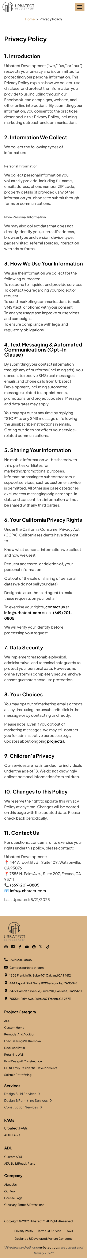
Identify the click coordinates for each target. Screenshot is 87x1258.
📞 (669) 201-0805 (21, 884)
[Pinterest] (34, 947)
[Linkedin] (13, 947)
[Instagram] (6, 947)
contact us (55, 606)
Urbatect (36, 1221)
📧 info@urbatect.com (25, 890)
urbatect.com (50, 1247)
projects (55, 741)
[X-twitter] (41, 947)
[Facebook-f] (20, 947)
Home (30, 19)
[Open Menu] (79, 7)
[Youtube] (27, 947)
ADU (8, 1147)
